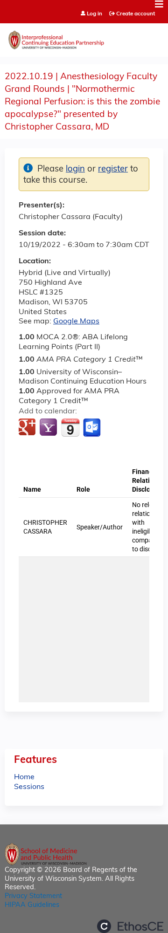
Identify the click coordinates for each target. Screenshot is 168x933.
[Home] (84, 37)
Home (24, 777)
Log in (94, 14)
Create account (135, 14)
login (75, 169)
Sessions (29, 787)
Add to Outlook (92, 427)
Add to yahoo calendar (49, 427)
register (113, 169)
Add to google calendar (28, 427)
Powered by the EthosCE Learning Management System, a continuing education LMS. (130, 926)
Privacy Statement (33, 896)
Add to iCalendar (70, 427)
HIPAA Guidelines (32, 905)
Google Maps (76, 321)
